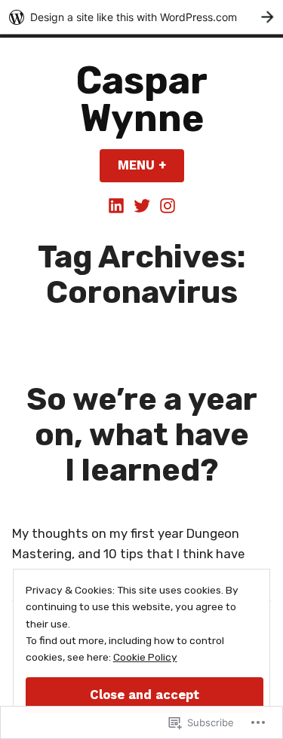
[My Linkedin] (117, 204)
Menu (151, 165)
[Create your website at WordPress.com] (141, 17)
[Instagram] (166, 204)
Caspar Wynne (142, 99)
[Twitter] (142, 204)
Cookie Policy (145, 657)
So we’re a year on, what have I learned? (141, 433)
